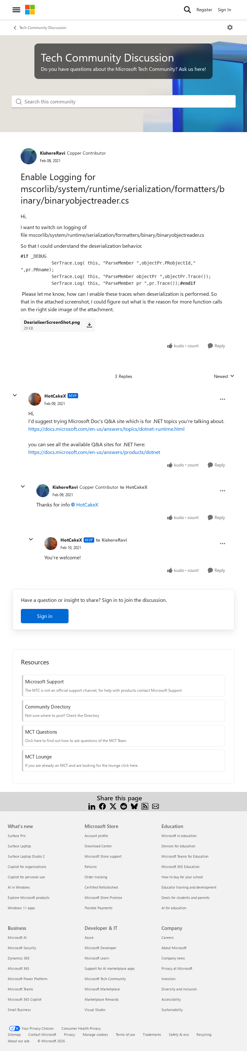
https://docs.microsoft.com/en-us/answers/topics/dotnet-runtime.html (106, 428)
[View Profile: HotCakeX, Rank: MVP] (34, 399)
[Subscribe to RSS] (145, 805)
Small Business (19, 1009)
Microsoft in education (179, 835)
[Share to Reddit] (123, 805)
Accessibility (171, 999)
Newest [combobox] (224, 376)
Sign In (224, 9)
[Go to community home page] (30, 9)
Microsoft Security (22, 947)
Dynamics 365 (19, 958)
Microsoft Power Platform (27, 978)
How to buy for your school (182, 876)
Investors (168, 978)
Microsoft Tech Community (105, 978)
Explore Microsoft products (29, 897)
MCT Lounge (38, 756)
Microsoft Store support (103, 856)
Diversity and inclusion (179, 989)
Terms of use (125, 1034)
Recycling (204, 1034)
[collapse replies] (15, 395)
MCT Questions (41, 731)
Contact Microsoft (42, 1034)
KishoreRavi (52, 153)
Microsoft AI (17, 937)
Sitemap (14, 1034)
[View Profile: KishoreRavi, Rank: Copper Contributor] (29, 156)
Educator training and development (188, 887)
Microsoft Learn (97, 958)
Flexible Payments (99, 907)
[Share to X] (113, 805)
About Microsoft (174, 947)
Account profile (96, 835)
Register (204, 9)
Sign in (44, 615)
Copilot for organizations (27, 866)
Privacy (69, 1034)
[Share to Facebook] (102, 805)
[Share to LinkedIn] (91, 805)
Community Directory (47, 706)
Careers (167, 937)
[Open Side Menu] (16, 9)
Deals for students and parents (185, 897)
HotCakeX (55, 396)
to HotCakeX (133, 487)
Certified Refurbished (101, 887)
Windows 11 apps (21, 907)
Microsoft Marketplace (102, 989)
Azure (89, 937)
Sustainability (172, 1009)
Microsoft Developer (100, 947)
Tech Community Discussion (42, 27)
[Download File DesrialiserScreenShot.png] (89, 325)
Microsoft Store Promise (103, 897)
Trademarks (152, 1034)
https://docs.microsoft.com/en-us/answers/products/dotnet (94, 451)
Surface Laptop (19, 846)
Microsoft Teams (20, 989)
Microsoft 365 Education (180, 866)
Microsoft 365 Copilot (24, 999)
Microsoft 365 (18, 968)
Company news (173, 958)
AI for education (173, 907)
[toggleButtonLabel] (229, 27)
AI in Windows (19, 887)
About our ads (19, 1040)
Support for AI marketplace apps (110, 968)
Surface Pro (16, 835)
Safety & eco (179, 1034)
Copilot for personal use (26, 876)
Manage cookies (95, 1034)
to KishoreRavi (111, 540)
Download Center (98, 846)
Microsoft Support (44, 681)
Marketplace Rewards (102, 999)
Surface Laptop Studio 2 (26, 856)
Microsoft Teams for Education (184, 856)
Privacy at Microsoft (176, 968)
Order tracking (96, 876)
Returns (91, 866)
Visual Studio (95, 1009)
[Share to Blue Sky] (134, 805)
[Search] (187, 10)
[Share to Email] (155, 805)
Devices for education (178, 846)
